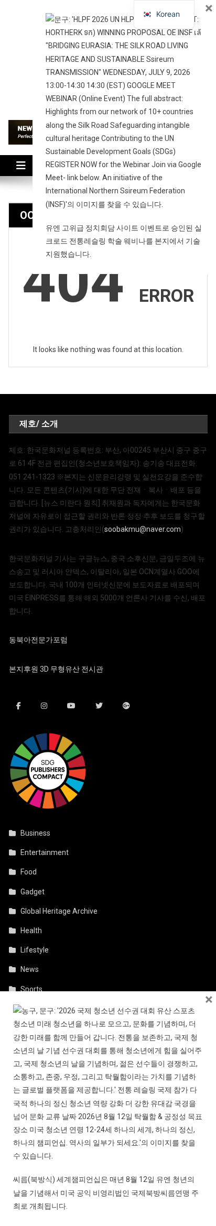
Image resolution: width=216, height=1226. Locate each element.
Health (31, 930)
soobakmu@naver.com (142, 529)
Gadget (32, 892)
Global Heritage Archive (59, 911)
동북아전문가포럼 (38, 640)
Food (28, 872)
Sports (31, 989)
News (29, 969)
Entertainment (44, 852)
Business (35, 833)
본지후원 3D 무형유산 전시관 (56, 669)
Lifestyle (34, 950)
